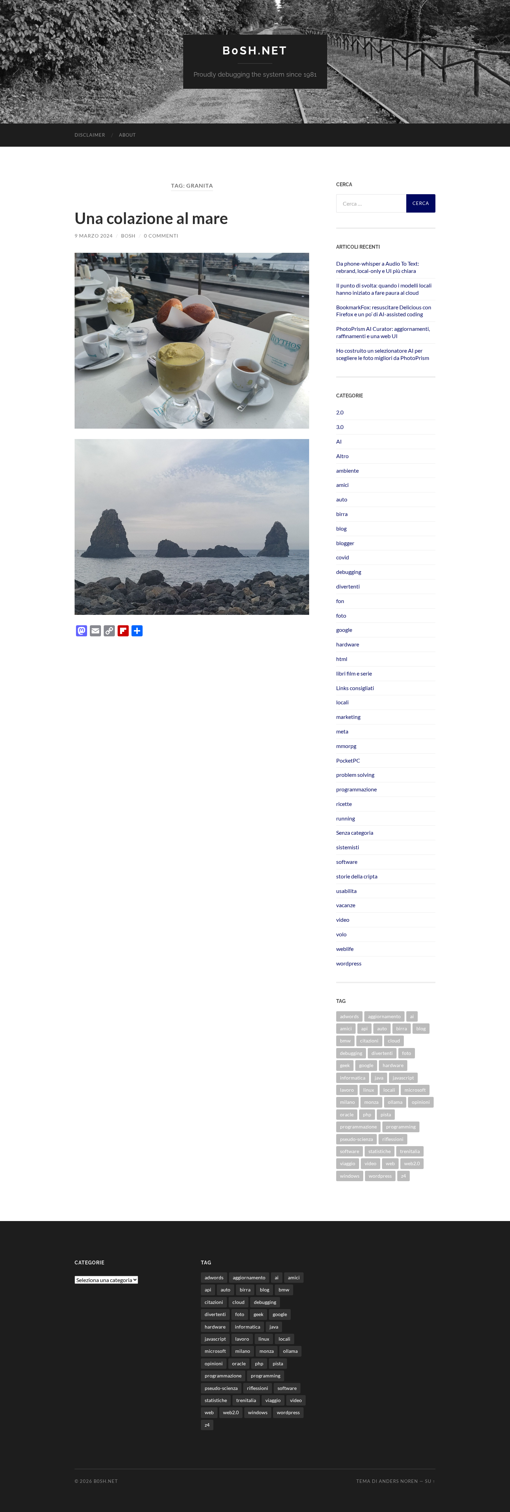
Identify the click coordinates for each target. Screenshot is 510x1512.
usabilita (346, 890)
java (379, 1078)
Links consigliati (355, 688)
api (364, 1028)
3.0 (339, 426)
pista (386, 1114)
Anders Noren (398, 1481)
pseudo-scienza (356, 1139)
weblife (345, 948)
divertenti (348, 586)
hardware (347, 644)
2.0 (339, 412)
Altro (342, 456)
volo (341, 934)
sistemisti (347, 847)
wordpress (349, 963)
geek (345, 1065)
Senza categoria (354, 832)
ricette (344, 803)
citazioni (369, 1040)
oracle (347, 1114)
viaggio (347, 1163)
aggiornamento (384, 1016)
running (345, 818)
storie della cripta (356, 876)
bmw (345, 1040)
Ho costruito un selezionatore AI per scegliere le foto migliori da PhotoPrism (382, 354)
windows (349, 1176)
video (342, 919)
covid (342, 557)
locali (342, 702)
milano (347, 1102)
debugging (348, 571)
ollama (395, 1102)
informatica (352, 1078)
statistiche (379, 1151)
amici (342, 484)
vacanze (345, 905)
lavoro (347, 1090)
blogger (345, 543)
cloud (394, 1040)
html (341, 658)
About (127, 135)
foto (341, 615)
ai (412, 1016)
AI (339, 441)
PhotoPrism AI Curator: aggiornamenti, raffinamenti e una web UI (383, 332)
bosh (128, 236)
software (346, 861)
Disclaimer (90, 135)
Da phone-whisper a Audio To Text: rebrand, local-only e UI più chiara (377, 267)
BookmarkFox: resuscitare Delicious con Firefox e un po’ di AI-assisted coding (383, 311)
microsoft (415, 1090)
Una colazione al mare (151, 218)
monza (371, 1102)
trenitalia (410, 1151)
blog (341, 528)
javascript (403, 1078)
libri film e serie (354, 673)
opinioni (421, 1102)
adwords (349, 1016)
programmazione (356, 789)
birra (342, 513)
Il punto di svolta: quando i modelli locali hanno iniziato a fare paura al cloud (384, 289)
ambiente (347, 470)
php (367, 1114)
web (390, 1163)
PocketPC (348, 760)
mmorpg (346, 745)
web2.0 (412, 1163)
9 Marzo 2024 (94, 236)
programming (401, 1126)
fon (340, 601)
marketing (348, 716)
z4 (403, 1176)
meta (342, 731)
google (344, 629)
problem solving (355, 774)
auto (341, 499)
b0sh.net (255, 50)
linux (368, 1090)
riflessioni (392, 1139)
